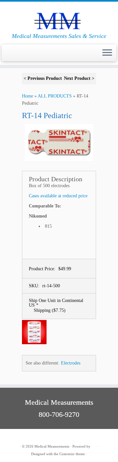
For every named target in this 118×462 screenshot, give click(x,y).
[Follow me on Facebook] (17, 436)
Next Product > (79, 78)
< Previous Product (43, 78)
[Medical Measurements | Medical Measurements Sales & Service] (59, 17)
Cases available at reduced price (58, 195)
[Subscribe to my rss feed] (10, 436)
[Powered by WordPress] (93, 445)
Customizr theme (72, 454)
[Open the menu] (107, 53)
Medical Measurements (51, 446)
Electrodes (70, 363)
